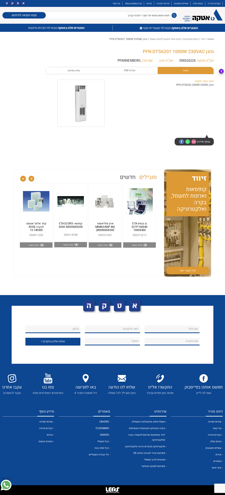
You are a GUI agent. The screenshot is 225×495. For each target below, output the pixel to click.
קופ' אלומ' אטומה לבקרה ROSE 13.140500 (36, 226)
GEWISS (104, 435)
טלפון (76, 329)
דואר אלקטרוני (130, 329)
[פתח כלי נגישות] (221, 71)
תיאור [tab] (185, 70)
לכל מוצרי (187, 270)
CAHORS (104, 422)
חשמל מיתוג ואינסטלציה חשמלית (148, 422)
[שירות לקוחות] (6, 485)
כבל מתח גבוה (102, 448)
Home (210, 39)
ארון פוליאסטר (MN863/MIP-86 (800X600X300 (105, 226)
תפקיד (135, 341)
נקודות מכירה (214, 3)
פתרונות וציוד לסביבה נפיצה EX (149, 453)
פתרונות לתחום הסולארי (153, 466)
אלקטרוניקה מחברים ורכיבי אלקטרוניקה (145, 446)
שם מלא (193, 329)
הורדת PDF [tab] (129, 70)
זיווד (203, 39)
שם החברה (192, 341)
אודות (149, 3)
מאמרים (217, 461)
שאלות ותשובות (181, 3)
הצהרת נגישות (46, 441)
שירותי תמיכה (162, 3)
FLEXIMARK (102, 428)
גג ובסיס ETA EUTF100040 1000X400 (139, 226)
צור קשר (116, 3)
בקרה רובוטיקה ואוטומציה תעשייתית (147, 428)
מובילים (148, 177)
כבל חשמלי (103, 441)
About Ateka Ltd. (133, 3)
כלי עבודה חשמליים (99, 454)
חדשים (128, 177)
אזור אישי (216, 468)
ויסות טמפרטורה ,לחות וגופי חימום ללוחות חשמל (174, 39)
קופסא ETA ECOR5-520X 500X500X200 (71, 225)
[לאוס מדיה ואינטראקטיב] (112, 490)
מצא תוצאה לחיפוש (24, 15)
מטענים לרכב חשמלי (154, 460)
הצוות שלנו (198, 3)
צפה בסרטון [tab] (74, 70)
